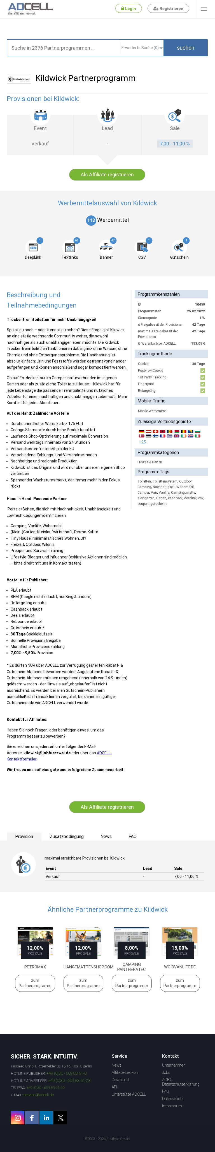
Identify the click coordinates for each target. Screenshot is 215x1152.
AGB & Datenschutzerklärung (181, 1081)
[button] (185, 47)
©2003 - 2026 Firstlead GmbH (107, 1139)
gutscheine (158, 504)
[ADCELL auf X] (60, 1117)
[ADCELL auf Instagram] (17, 1117)
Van (154, 493)
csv (201, 498)
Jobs (166, 1072)
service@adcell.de (39, 1095)
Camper (143, 493)
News (116, 1065)
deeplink (190, 498)
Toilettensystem (165, 481)
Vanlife (164, 493)
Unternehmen (174, 1065)
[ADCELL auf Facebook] (32, 1117)
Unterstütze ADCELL (129, 1094)
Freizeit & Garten (149, 462)
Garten (161, 498)
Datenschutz (172, 1098)
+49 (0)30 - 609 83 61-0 (66, 1073)
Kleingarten (146, 498)
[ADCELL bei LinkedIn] (46, 1117)
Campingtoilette (183, 493)
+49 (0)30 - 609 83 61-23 (69, 1080)
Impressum (172, 1106)
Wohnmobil (185, 487)
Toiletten (144, 481)
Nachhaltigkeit (164, 487)
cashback (175, 498)
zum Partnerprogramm (35, 983)
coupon (143, 504)
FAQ (165, 1091)
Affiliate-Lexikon (125, 1072)
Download (120, 1079)
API (114, 1087)
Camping (144, 487)
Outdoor (185, 481)
